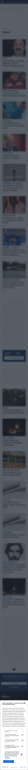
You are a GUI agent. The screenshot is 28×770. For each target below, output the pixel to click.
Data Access (14, 767)
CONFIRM (8, 761)
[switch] (22, 735)
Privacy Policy (22, 767)
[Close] (24, 703)
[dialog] (14, 735)
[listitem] (14, 731)
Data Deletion (5, 767)
